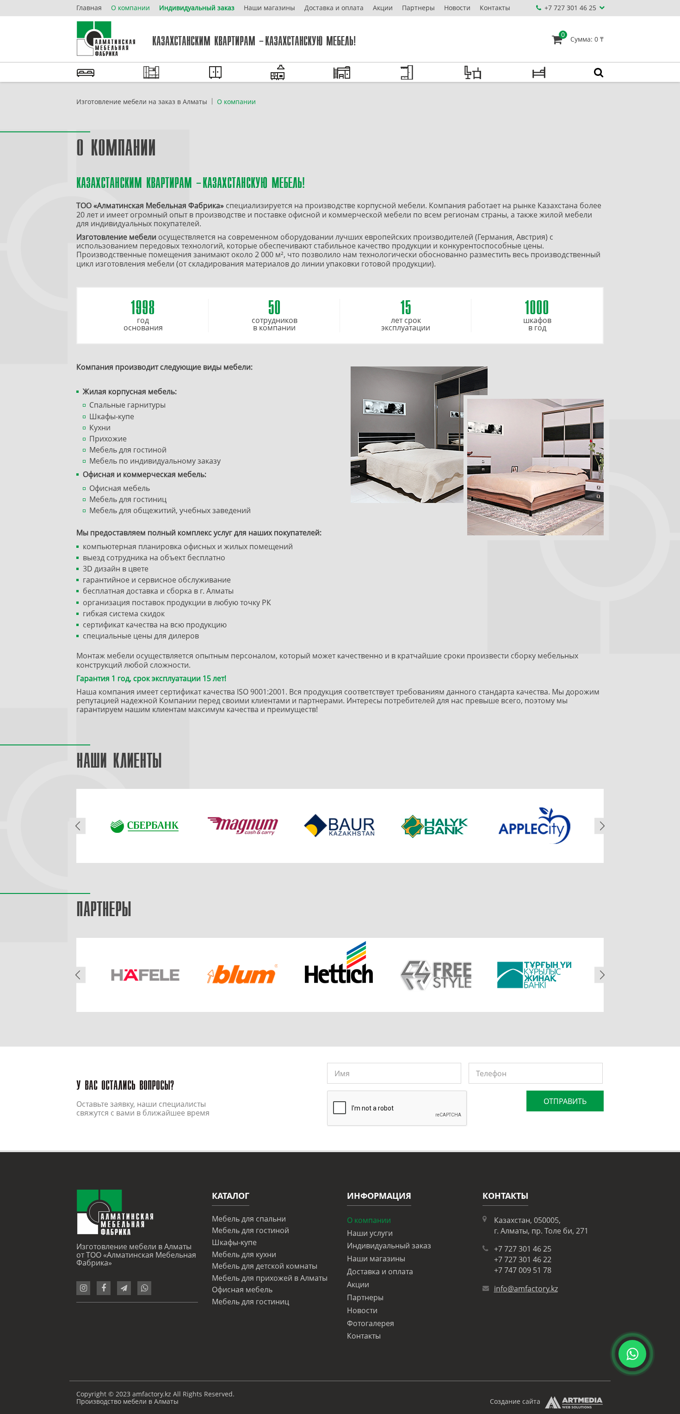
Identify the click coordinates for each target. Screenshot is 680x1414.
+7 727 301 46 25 (522, 1249)
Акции (383, 7)
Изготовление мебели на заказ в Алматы (141, 101)
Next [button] (602, 826)
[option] (146, 826)
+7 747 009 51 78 (522, 1270)
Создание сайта (515, 1401)
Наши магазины (269, 7)
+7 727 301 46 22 (522, 1259)
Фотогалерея (370, 1323)
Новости (457, 7)
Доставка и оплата (334, 7)
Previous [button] (77, 826)
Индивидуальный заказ (197, 7)
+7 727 (570, 7)
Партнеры (418, 7)
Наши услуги (370, 1233)
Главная (89, 7)
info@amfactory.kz (526, 1289)
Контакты (495, 7)
